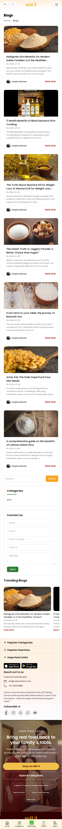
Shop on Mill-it (31, 766)
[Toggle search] (13, 4)
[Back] (5, 4)
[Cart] (57, 4)
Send (12, 569)
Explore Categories (31, 775)
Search (52, 478)
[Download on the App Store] (12, 666)
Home (7, 20)
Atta (9, 499)
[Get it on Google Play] (29, 666)
